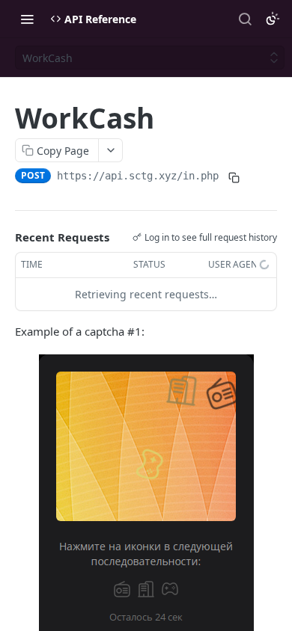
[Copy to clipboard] (234, 177)
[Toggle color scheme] (273, 19)
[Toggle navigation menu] (27, 19)
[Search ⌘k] (245, 19)
